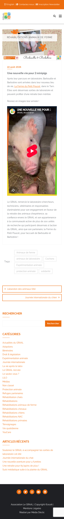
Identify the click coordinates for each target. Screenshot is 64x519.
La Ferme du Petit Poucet (27, 86)
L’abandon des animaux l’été (21, 289)
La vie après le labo (12, 366)
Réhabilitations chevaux (14, 409)
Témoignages (9, 424)
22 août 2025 (14, 67)
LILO (4, 378)
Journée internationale (13, 362)
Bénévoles (7, 350)
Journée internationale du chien (41, 297)
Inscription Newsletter (49, 4)
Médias (6, 381)
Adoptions (7, 346)
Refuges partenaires (12, 393)
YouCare (6, 432)
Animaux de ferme (25, 252)
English (11, 4)
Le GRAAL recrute (11, 370)
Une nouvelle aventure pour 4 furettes (21, 461)
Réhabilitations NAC (12, 416)
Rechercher (12, 313)
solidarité (45, 271)
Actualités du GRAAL (12, 342)
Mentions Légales (32, 508)
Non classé (8, 385)
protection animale (26, 271)
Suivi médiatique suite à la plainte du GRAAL (25, 469)
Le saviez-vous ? (10, 374)
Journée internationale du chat (17, 458)
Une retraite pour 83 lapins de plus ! (20, 466)
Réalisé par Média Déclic (32, 512)
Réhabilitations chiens (13, 413)
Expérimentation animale (29, 265)
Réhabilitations (9, 401)
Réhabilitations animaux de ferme (19, 405)
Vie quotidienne (10, 428)
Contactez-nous (26, 4)
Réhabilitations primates (14, 420)
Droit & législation (11, 354)
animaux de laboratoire (28, 258)
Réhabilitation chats (12, 397)
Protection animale (12, 389)
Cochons (49, 258)
